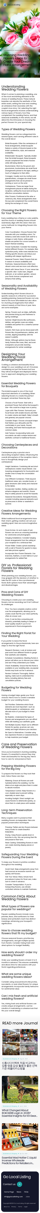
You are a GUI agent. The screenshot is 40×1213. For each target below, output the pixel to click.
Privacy (13, 1207)
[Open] (34, 5)
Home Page (9, 1192)
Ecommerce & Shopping (13, 50)
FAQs (26, 1192)
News (19, 1192)
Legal (25, 1207)
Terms (20, 1207)
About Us (7, 1207)
